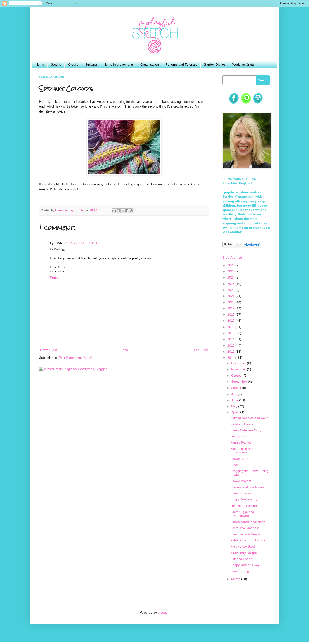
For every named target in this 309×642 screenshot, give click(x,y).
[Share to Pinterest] (131, 210)
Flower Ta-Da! (240, 458)
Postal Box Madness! (245, 528)
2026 (231, 265)
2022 (231, 290)
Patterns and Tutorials (181, 64)
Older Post (200, 350)
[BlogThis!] (118, 210)
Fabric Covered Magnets (248, 540)
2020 (231, 302)
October (237, 375)
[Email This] (114, 210)
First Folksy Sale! (242, 546)
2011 (231, 357)
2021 (231, 296)
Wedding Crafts (243, 64)
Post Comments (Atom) (75, 357)
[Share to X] (122, 210)
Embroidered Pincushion (247, 522)
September (239, 381)
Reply (54, 277)
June (235, 400)
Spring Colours (241, 493)
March (236, 579)
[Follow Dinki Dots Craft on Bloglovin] (241, 246)
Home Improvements (119, 64)
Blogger (163, 612)
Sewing (56, 64)
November (239, 369)
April (234, 412)
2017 (231, 320)
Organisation (149, 64)
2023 (231, 284)
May (234, 406)
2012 (231, 351)
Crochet (73, 64)
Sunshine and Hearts (245, 534)
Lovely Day (238, 436)
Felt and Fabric (241, 559)
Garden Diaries (215, 64)
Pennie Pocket (240, 442)
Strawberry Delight (243, 553)
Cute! (234, 465)
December (239, 363)
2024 (231, 277)
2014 (231, 339)
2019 (231, 308)
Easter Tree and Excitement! (241, 450)
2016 (231, 327)
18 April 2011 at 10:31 (81, 243)
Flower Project (240, 481)
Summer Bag (239, 571)
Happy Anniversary (243, 499)
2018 (231, 314)
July (234, 394)
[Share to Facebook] (127, 210)
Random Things (241, 424)
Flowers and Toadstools (247, 487)
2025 (231, 271)
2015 (231, 333)
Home (40, 64)
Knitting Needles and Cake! (249, 418)
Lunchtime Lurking (243, 505)
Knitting (91, 64)
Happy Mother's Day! (245, 565)
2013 (231, 345)
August (236, 387)
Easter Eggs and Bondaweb (242, 513)
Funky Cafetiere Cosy (245, 430)
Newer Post (48, 350)
